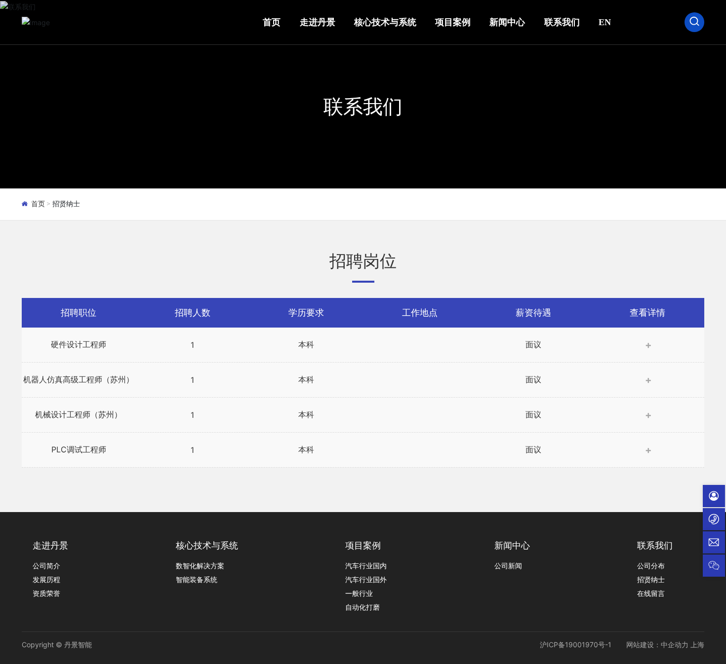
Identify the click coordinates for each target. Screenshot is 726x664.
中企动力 (674, 644)
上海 (697, 644)
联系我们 (363, 106)
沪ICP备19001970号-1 (575, 644)
